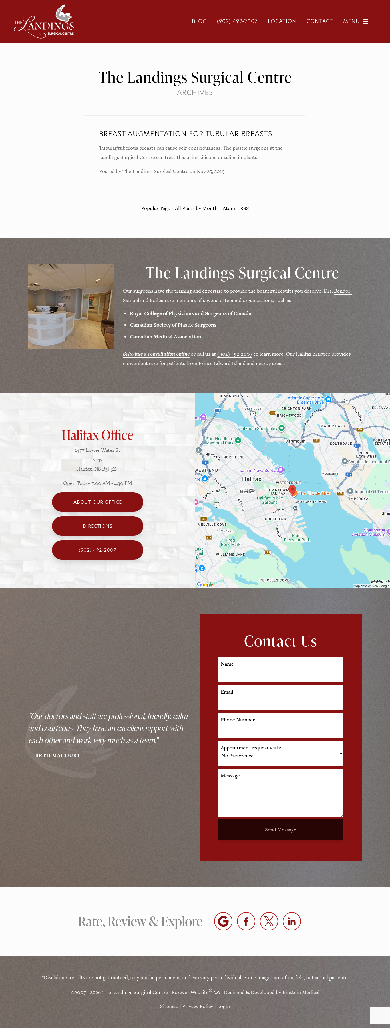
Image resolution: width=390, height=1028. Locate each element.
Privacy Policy (197, 1006)
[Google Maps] (223, 921)
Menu (351, 21)
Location (282, 21)
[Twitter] (269, 921)
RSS (244, 208)
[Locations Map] (292, 490)
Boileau (158, 300)
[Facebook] (246, 921)
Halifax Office (98, 435)
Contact (320, 21)
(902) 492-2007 (234, 353)
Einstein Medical (300, 992)
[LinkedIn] (292, 921)
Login (223, 1006)
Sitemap (169, 1006)
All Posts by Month (196, 208)
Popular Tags (155, 208)
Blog (199, 21)
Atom (229, 208)
